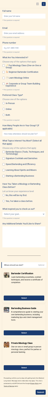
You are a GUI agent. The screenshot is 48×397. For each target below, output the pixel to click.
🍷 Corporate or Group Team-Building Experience (23, 85)
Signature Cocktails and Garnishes (21, 158)
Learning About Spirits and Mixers (21, 170)
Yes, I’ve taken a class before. (19, 201)
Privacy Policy (34, 383)
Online (9, 109)
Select (24, 298)
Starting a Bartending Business (20, 176)
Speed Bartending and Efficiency (21, 164)
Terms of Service (9, 386)
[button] (6, 275)
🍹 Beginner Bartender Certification (22, 72)
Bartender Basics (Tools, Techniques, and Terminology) (25, 153)
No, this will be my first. (16, 195)
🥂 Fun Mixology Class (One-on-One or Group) (23, 66)
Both (8, 115)
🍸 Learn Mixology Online (17, 78)
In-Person (10, 103)
